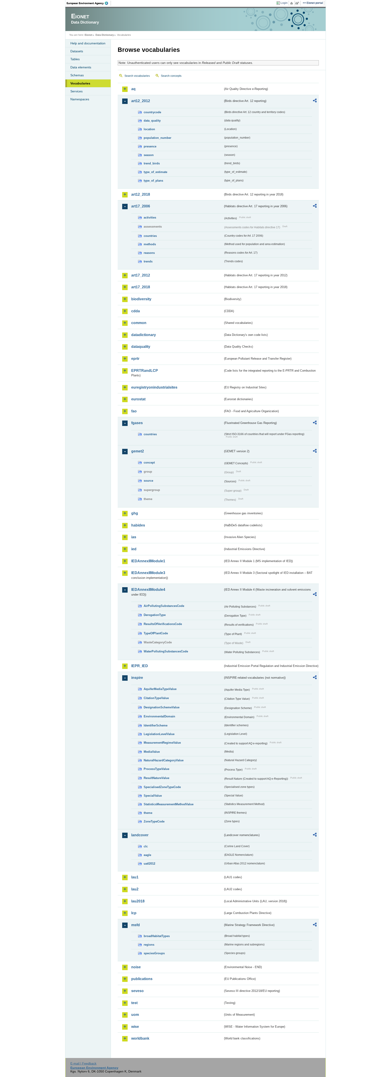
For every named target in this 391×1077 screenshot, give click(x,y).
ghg (134, 513)
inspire (137, 678)
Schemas (77, 75)
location (149, 129)
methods (150, 244)
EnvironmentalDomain (159, 716)
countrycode (152, 112)
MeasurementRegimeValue (162, 742)
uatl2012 (149, 863)
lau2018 (138, 901)
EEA (89, 3)
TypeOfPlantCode (156, 633)
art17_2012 (140, 275)
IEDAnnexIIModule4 (148, 589)
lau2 (134, 889)
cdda (135, 311)
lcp (133, 913)
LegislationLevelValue (159, 734)
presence (150, 146)
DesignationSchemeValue (161, 707)
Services (76, 91)
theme (148, 813)
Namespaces (79, 99)
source (148, 480)
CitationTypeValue (156, 698)
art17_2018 (140, 287)
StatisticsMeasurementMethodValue (168, 804)
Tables (75, 59)
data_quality (152, 120)
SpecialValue (153, 795)
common (138, 323)
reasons (149, 253)
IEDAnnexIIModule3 (148, 573)
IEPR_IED (139, 666)
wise (135, 1027)
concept (149, 462)
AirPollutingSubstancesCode (164, 606)
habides (138, 525)
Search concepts (171, 76)
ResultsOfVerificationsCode (163, 624)
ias (133, 537)
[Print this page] (292, 3)
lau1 (134, 877)
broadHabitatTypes (157, 936)
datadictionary (143, 335)
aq (133, 89)
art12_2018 (140, 194)
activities (150, 217)
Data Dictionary (104, 35)
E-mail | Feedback (83, 1063)
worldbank (140, 1038)
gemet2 (137, 451)
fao (134, 411)
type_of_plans (153, 180)
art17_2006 (140, 206)
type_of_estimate (155, 172)
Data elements (80, 67)
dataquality (140, 347)
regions (149, 944)
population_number (157, 137)
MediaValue (152, 751)
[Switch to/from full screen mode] (298, 3)
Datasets (76, 51)
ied (133, 549)
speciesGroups (154, 953)
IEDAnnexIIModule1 (148, 561)
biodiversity (141, 299)
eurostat (138, 399)
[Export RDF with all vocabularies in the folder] (315, 101)
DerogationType (155, 615)
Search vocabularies (137, 76)
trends (148, 261)
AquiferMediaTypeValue (160, 689)
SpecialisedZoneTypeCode (162, 787)
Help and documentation (87, 43)
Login (284, 3)
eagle (147, 855)
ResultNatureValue (156, 778)
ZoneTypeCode (154, 821)
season (149, 155)
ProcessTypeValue (156, 769)
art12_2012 (140, 101)
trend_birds (152, 163)
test (134, 1003)
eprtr (135, 359)
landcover (139, 835)
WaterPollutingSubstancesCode (166, 651)
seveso (137, 991)
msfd (135, 925)
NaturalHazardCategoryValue (164, 760)
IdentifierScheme (155, 725)
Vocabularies (80, 83)
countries (150, 236)
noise (136, 967)
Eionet (88, 35)
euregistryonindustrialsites (154, 387)
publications (142, 979)
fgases (137, 423)
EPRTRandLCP (144, 371)
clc (146, 846)
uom (135, 1015)
